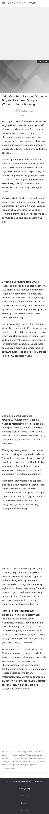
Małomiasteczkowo (36, 758)
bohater (9, 758)
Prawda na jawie (22, 3)
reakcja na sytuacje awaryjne (15, 764)
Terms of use (24, 796)
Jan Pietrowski (27, 111)
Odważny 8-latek (17, 761)
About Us (24, 810)
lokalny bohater (20, 758)
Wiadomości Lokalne (35, 755)
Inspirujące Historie (26, 751)
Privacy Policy (24, 788)
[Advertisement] (24, 32)
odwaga (5, 761)
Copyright (25, 803)
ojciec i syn (31, 761)
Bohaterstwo (42, 62)
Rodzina (21, 755)
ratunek (40, 761)
